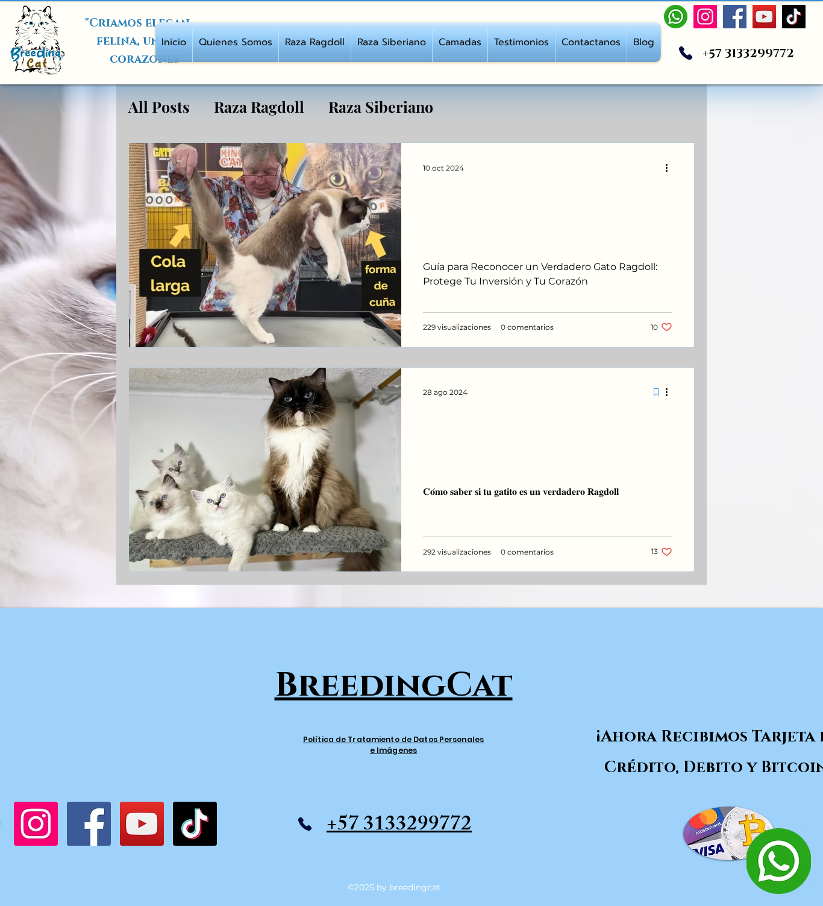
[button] (235, 42)
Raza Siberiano (380, 106)
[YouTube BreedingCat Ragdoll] (764, 16)
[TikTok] (195, 824)
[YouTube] (142, 824)
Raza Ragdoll (259, 106)
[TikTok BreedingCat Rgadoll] (794, 16)
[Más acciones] (670, 167)
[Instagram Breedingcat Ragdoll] (705, 16)
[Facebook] (89, 824)
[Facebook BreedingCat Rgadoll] (734, 16)
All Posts (159, 106)
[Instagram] (36, 824)
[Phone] (685, 52)
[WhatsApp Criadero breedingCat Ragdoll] (675, 16)
